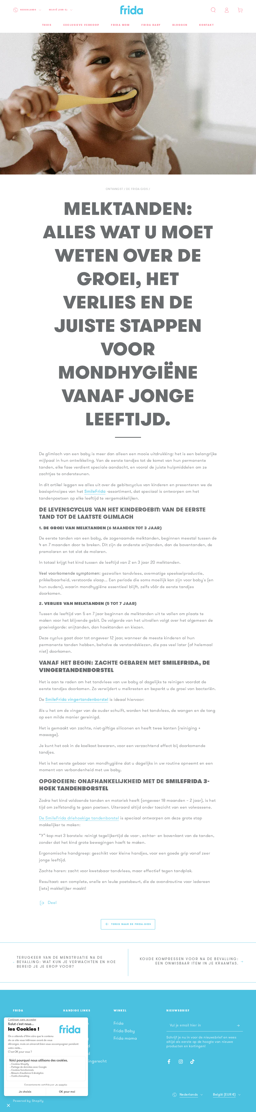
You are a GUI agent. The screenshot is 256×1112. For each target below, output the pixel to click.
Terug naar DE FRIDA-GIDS (131, 924)
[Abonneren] (240, 1025)
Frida (119, 1023)
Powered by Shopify (28, 1101)
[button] (213, 10)
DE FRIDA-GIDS (137, 189)
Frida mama (125, 1038)
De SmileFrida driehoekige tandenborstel (79, 818)
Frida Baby (124, 1031)
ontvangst (114, 189)
